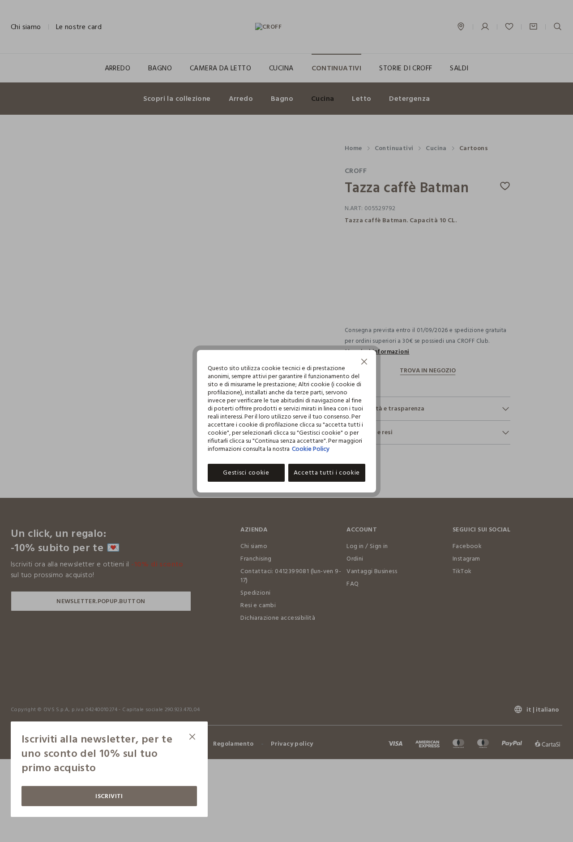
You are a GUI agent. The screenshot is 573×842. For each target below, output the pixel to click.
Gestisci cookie (246, 472)
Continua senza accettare (364, 363)
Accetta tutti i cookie (327, 472)
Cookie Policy (310, 449)
